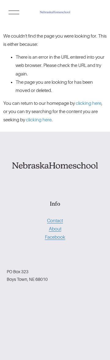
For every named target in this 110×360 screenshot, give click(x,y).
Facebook (55, 237)
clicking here (88, 103)
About (55, 228)
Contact (55, 220)
